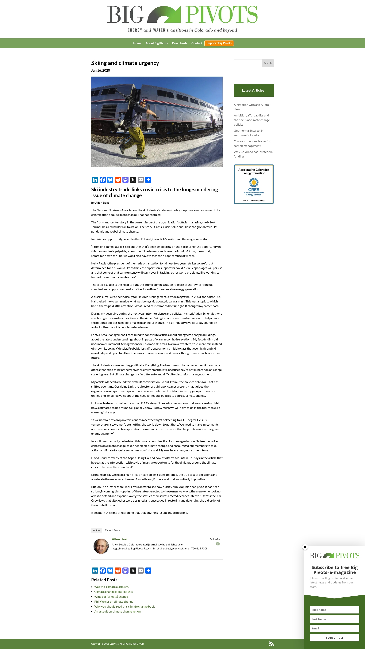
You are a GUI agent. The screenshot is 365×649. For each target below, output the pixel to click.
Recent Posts (112, 530)
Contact (196, 43)
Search (268, 63)
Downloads (179, 43)
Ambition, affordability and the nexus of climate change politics (252, 119)
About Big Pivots (157, 43)
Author (96, 530)
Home (137, 43)
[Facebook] (218, 543)
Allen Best (120, 539)
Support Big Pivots (219, 43)
